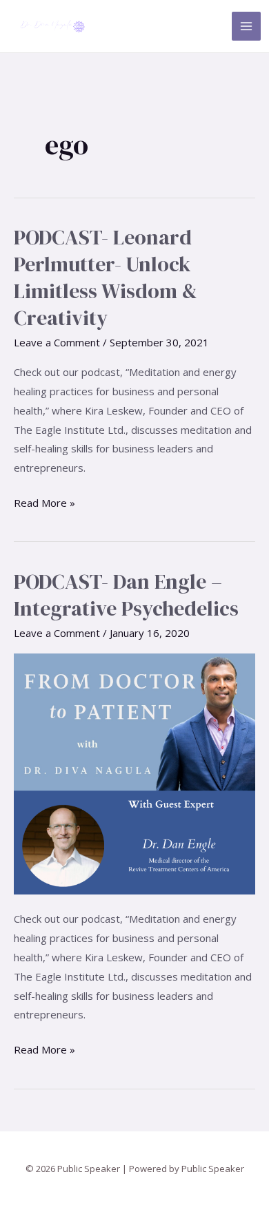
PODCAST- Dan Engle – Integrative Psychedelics (126, 594)
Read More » (44, 502)
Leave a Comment (57, 342)
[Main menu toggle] (246, 26)
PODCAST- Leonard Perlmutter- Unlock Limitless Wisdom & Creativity (105, 277)
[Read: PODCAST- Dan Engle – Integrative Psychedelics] (134, 772)
